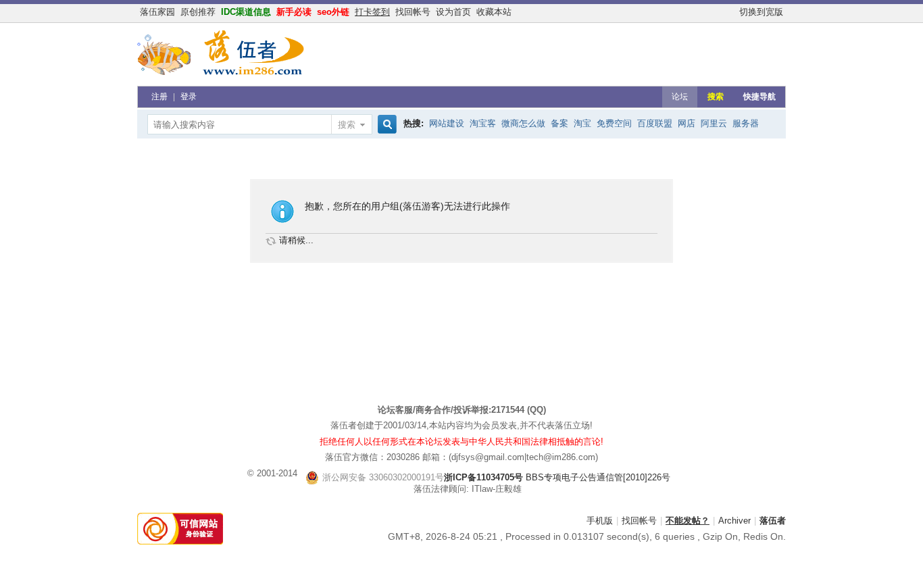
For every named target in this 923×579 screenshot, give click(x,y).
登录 (188, 96)
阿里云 (714, 123)
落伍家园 (157, 12)
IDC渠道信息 (246, 12)
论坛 (680, 96)
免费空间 (614, 123)
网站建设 (446, 123)
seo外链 (333, 12)
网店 (686, 123)
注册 (159, 96)
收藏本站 (494, 12)
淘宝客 (483, 123)
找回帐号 (412, 12)
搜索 (715, 96)
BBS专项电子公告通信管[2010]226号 (496, 477)
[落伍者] (221, 77)
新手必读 (293, 12)
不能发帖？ (687, 520)
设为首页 (453, 12)
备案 (559, 123)
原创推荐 (198, 12)
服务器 (745, 123)
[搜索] (385, 124)
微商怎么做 (523, 123)
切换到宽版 (761, 12)
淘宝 (582, 123)
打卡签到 (372, 12)
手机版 (600, 520)
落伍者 (772, 520)
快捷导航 (759, 96)
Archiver (734, 520)
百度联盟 (654, 123)
